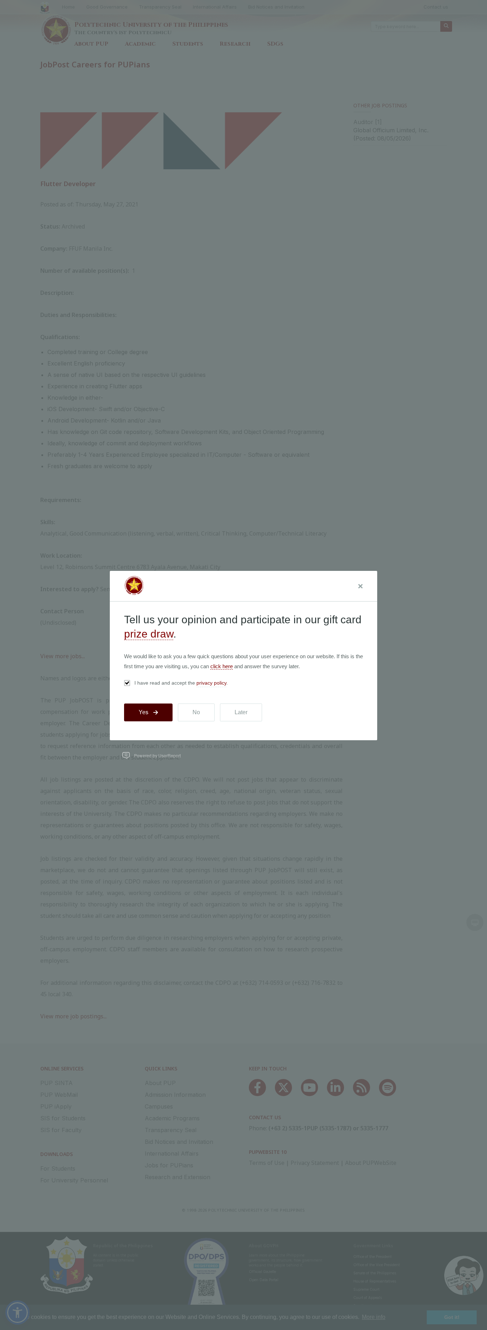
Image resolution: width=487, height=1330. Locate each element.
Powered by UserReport (157, 755)
